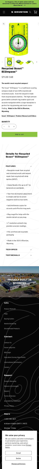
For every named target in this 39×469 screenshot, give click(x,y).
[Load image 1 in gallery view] (9, 61)
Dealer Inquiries (9, 347)
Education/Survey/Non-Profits (14, 357)
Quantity (6, 121)
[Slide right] (36, 62)
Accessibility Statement (12, 401)
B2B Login (7, 352)
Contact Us (7, 343)
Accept (18, 453)
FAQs (6, 314)
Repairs (6, 391)
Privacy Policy (9, 406)
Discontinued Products (12, 329)
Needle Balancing (10, 324)
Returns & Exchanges (11, 386)
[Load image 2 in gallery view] (19, 61)
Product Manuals (10, 309)
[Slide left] (2, 62)
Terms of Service (9, 396)
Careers (6, 367)
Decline (18, 458)
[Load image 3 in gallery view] (29, 61)
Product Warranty (10, 381)
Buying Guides (9, 319)
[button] (4, 12)
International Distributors (13, 362)
